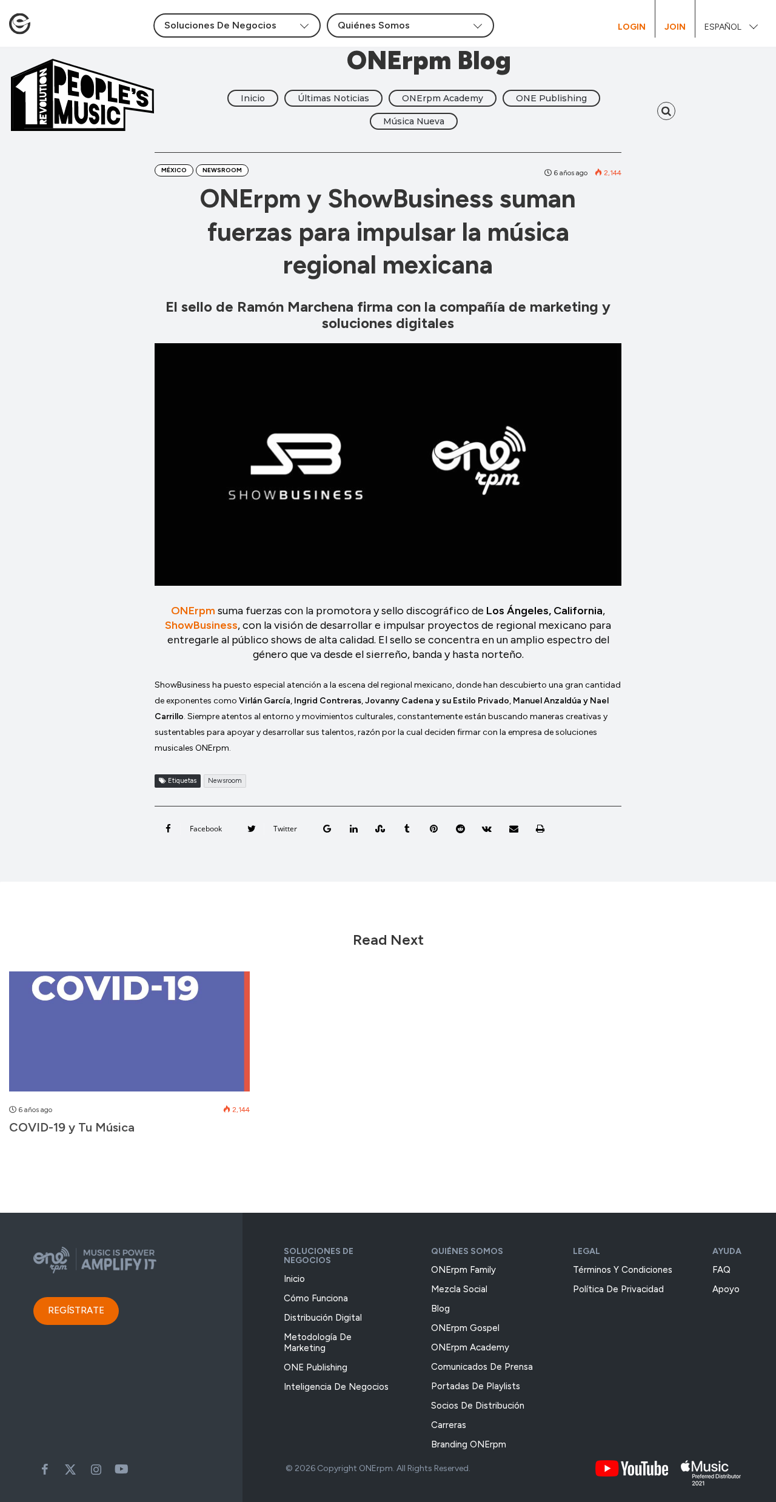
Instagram (96, 1469)
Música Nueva (413, 121)
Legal (586, 1251)
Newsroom (222, 170)
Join (675, 27)
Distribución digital (323, 1317)
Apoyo (726, 1289)
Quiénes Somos (467, 1251)
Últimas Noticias (333, 98)
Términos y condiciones (622, 1269)
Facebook (45, 1469)
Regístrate (76, 1310)
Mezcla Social (459, 1289)
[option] (129, 1059)
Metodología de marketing (318, 1342)
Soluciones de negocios (318, 1256)
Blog (440, 1308)
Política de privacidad (618, 1289)
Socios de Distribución (477, 1405)
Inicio (253, 98)
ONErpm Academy (442, 98)
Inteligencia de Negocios (336, 1386)
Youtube (121, 1469)
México (174, 170)
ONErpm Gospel (465, 1328)
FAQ (721, 1269)
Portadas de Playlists (475, 1386)
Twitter (70, 1469)
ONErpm (193, 610)
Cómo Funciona (316, 1298)
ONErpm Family (463, 1269)
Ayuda (726, 1251)
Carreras (448, 1425)
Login (632, 27)
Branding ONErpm (468, 1444)
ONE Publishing (551, 98)
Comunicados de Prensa (482, 1366)
